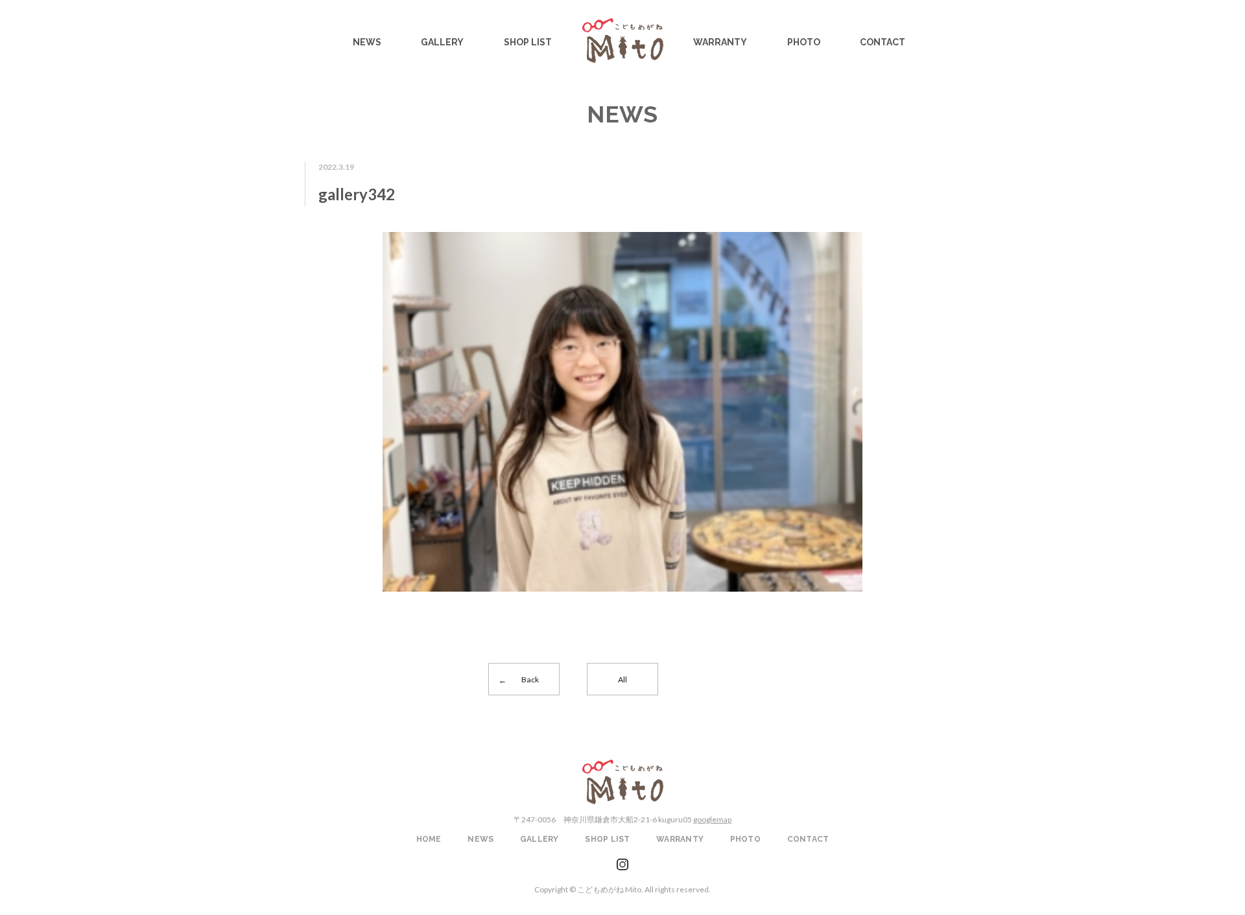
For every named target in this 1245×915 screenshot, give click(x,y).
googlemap (712, 819)
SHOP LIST (528, 42)
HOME (429, 839)
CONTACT (882, 42)
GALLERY (442, 42)
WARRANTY (720, 42)
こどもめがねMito (622, 40)
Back (530, 679)
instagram (622, 865)
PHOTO (803, 42)
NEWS (367, 42)
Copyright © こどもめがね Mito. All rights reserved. (622, 889)
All (622, 679)
